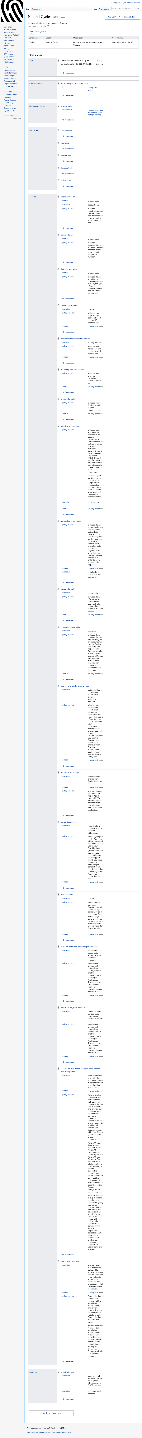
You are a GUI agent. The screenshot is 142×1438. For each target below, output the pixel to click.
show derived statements (51, 1413)
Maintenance (9, 59)
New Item (7, 38)
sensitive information (70, 426)
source (65, 201)
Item (27, 9)
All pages (7, 49)
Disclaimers (56, 1433)
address (32, 61)
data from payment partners (73, 1008)
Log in (123, 3)
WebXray (7, 97)
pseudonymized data (70, 1261)
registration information (71, 627)
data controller (67, 168)
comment (66, 1376)
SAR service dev (10, 54)
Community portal (10, 95)
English (117, 3)
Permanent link (9, 81)
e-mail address (35, 83)
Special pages (9, 76)
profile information (69, 399)
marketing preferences (71, 369)
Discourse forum (10, 108)
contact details (67, 235)
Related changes (10, 73)
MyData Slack (9, 111)
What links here (9, 70)
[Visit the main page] (12, 11)
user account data (69, 197)
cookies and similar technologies (75, 686)
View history (104, 9)
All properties (9, 46)
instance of (34, 130)
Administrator (9, 62)
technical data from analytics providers (77, 947)
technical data (67, 894)
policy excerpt (68, 209)
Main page (8, 27)
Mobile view (66, 1433)
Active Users (8, 51)
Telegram (7, 105)
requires (33, 1372)
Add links (17, 118)
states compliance (37, 106)
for (63, 87)
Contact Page (9, 103)
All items (7, 43)
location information (69, 305)
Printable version (10, 78)
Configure (31, 34)
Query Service (9, 57)
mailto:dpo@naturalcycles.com (74, 83)
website (64, 155)
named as (66, 205)
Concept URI (8, 87)
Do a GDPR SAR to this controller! (121, 17)
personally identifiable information (75, 339)
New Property (9, 40)
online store (66, 180)
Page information (10, 84)
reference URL (68, 110)
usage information (69, 589)
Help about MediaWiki (12, 35)
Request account (133, 3)
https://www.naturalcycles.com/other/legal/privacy (95, 112)
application (65, 143)
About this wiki (44, 1433)
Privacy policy (32, 1433)
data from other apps (70, 772)
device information (69, 269)
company (65, 130)
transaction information (71, 521)
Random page (9, 32)
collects (32, 197)
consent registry (68, 822)
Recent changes (10, 30)
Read (95, 9)
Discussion (35, 9)
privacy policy (67, 106)
